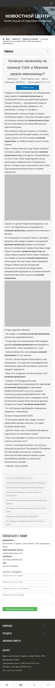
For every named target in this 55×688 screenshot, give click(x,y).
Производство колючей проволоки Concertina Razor (26, 510)
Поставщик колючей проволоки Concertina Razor (25, 523)
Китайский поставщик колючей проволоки (24, 487)
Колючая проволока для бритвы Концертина (26, 483)
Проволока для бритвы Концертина (22, 516)
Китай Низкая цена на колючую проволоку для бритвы (26, 502)
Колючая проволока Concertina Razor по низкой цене (24, 494)
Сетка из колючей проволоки (19, 478)
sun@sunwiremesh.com (12, 553)
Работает (46, 82)
